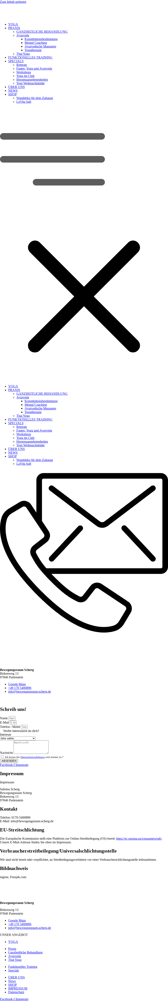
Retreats (21, 65)
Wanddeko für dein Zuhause (34, 98)
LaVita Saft (23, 101)
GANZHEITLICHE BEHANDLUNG (42, 31)
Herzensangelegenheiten (32, 79)
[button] (84, 244)
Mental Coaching (36, 42)
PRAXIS (14, 28)
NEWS (13, 90)
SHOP (12, 94)
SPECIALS (16, 61)
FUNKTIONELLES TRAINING (30, 57)
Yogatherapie (33, 50)
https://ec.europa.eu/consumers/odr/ (139, 838)
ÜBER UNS (16, 87)
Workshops (23, 72)
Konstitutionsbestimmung (41, 39)
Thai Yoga (23, 53)
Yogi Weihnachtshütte (30, 83)
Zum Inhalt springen (13, 1)
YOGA (13, 24)
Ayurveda (22, 35)
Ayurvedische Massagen (40, 46)
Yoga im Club (25, 76)
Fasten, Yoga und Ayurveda (34, 68)
